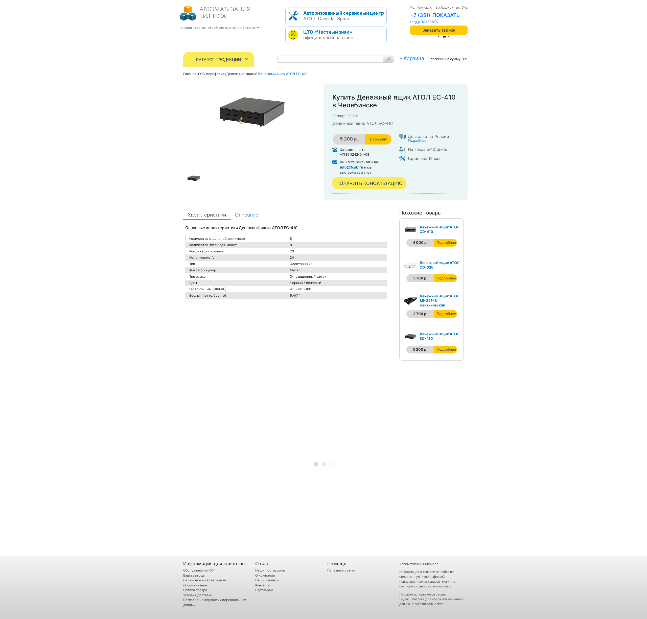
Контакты (262, 585)
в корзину (378, 139)
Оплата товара (195, 590)
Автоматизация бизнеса (418, 564)
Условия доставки (197, 595)
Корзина (414, 58)
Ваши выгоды (194, 575)
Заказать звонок (438, 30)
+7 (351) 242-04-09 (434, 15)
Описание (246, 215)
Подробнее (417, 140)
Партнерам (264, 590)
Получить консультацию (369, 183)
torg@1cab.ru (420, 22)
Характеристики (207, 215)
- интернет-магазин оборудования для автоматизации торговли (220, 15)
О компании (265, 575)
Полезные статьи (341, 570)
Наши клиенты (267, 580)
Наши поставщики (270, 570)
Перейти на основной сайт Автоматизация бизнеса (217, 28)
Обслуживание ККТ (199, 570)
